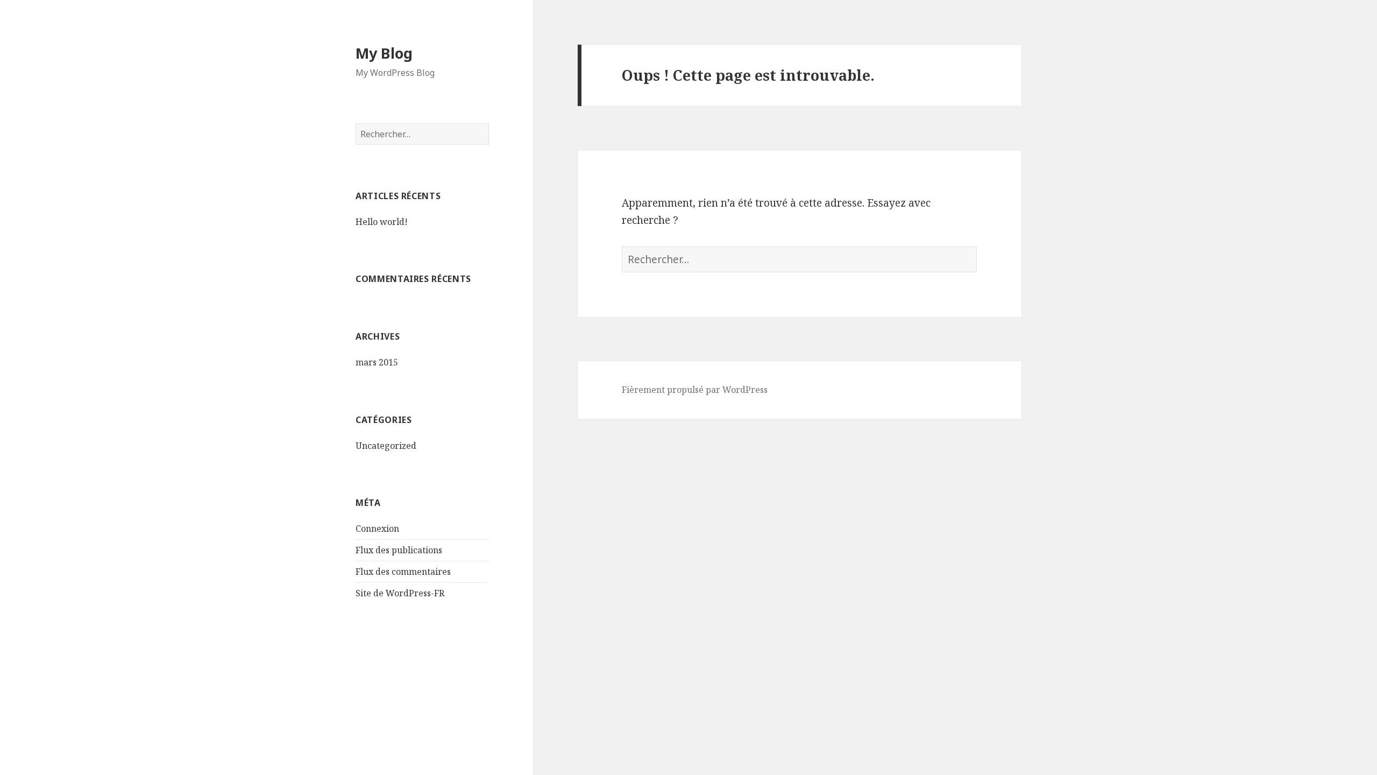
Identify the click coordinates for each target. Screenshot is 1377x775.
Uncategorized (386, 446)
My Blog (384, 53)
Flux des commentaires (403, 571)
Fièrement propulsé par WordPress (695, 390)
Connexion (377, 528)
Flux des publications (399, 550)
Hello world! (382, 222)
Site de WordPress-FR (400, 593)
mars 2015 (377, 362)
